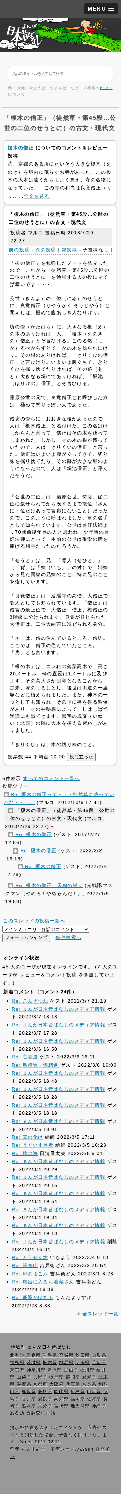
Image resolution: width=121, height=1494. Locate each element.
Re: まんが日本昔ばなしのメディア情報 (58, 1009)
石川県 (87, 1370)
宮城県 (66, 1355)
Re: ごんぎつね (30, 1001)
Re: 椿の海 (25, 1153)
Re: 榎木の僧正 (32, 834)
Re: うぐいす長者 (32, 1145)
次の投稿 (45, 249)
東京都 (17, 1370)
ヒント (106, 88)
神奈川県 (36, 1370)
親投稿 (69, 249)
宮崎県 (61, 1406)
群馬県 (66, 1362)
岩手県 (50, 1355)
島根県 (45, 1391)
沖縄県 (99, 1406)
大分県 (45, 1406)
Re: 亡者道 (25, 1056)
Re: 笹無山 (25, 1265)
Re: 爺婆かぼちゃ (32, 1297)
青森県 (34, 1355)
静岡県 (73, 1377)
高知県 (61, 1399)
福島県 (17, 1362)
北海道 (17, 1355)
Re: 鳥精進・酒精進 (35, 1065)
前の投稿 (19, 249)
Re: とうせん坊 (30, 1257)
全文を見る (36, 196)
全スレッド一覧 (100, 1313)
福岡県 (78, 1399)
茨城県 (34, 1362)
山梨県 (24, 1377)
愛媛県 (45, 1399)
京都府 (40, 1384)
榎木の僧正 (21, 147)
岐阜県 (56, 1377)
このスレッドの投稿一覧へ (34, 920)
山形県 (99, 1355)
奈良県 (89, 1384)
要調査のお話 (41, 1413)
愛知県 (89, 1377)
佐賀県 (94, 1399)
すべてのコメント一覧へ (51, 778)
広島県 (78, 1391)
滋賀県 (24, 1384)
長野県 (40, 1377)
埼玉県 (82, 1362)
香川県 (29, 1399)
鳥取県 (29, 1391)
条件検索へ (68, 937)
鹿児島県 (80, 1406)
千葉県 (99, 1362)
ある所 (17, 1413)
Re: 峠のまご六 (30, 1273)
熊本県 (29, 1406)
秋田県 (82, 1355)
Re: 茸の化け (27, 1137)
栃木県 (50, 1362)
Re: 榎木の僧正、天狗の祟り (48, 885)
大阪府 (56, 1384)
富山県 (71, 1370)
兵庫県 (73, 1384)
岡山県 (61, 1391)
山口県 (94, 1391)
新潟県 (55, 1370)
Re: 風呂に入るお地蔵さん (43, 1281)
